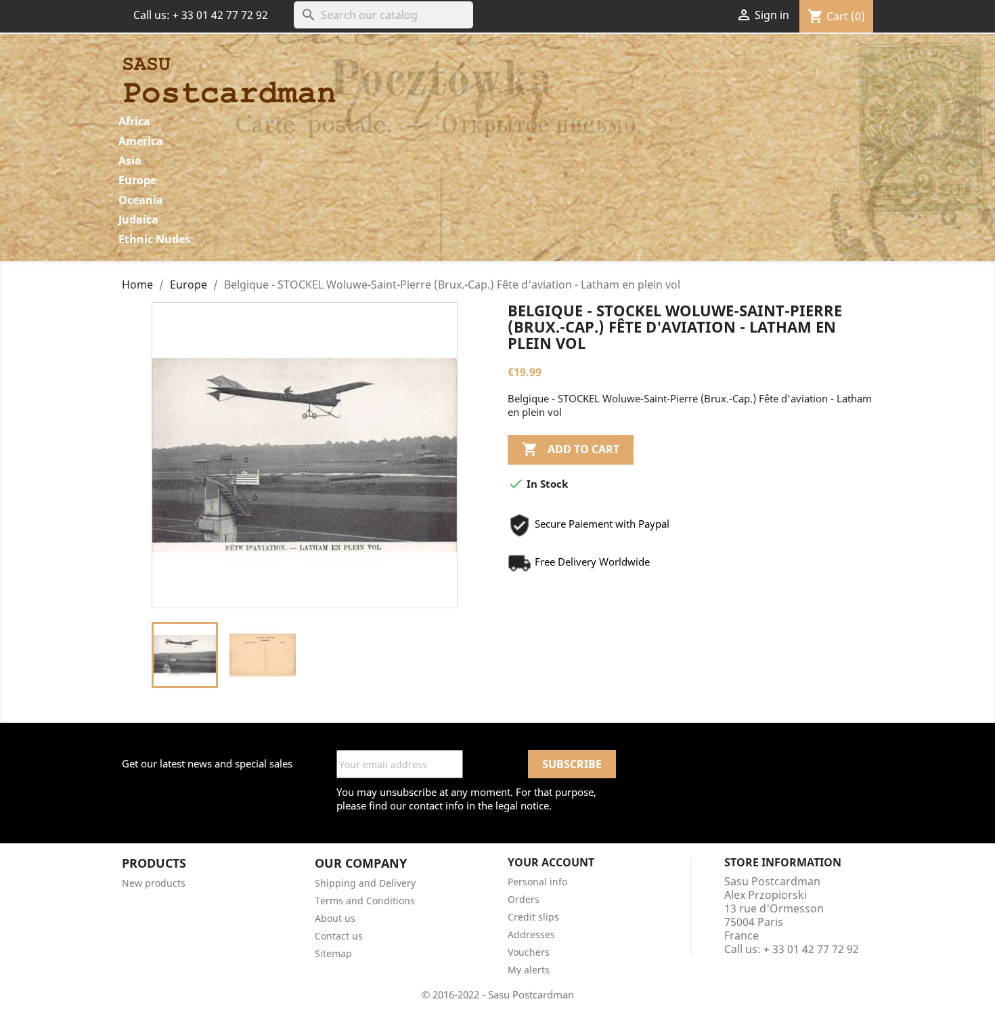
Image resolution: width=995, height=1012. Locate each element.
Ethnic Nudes (154, 239)
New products (153, 883)
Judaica (138, 219)
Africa (134, 121)
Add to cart (570, 449)
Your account (551, 862)
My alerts (529, 969)
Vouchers (529, 952)
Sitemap (333, 953)
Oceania (140, 199)
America (140, 140)
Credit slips (533, 916)
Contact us (339, 935)
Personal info (537, 881)
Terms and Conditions (365, 900)
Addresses (531, 934)
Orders (523, 899)
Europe (137, 180)
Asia (129, 160)
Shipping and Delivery (365, 883)
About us (335, 918)
